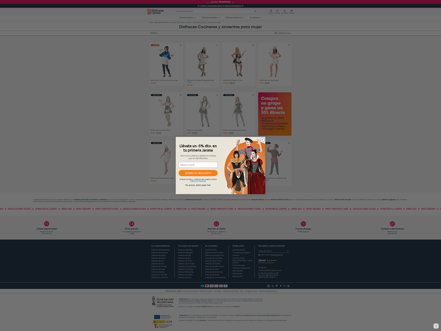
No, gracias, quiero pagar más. (198, 185)
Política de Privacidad (198, 181)
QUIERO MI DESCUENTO (198, 173)
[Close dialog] (262, 140)
